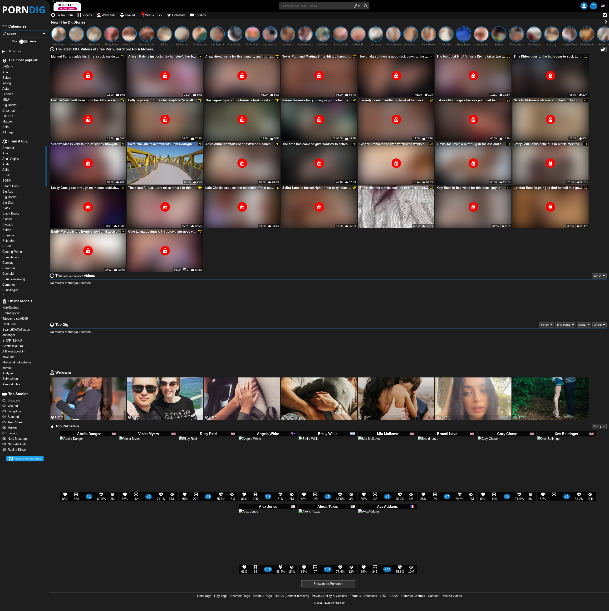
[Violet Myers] (130, 449)
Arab (6, 164)
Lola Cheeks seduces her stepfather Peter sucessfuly (239, 188)
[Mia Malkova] (369, 449)
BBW (6, 175)
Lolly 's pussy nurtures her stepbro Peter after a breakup (162, 100)
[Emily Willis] (309, 448)
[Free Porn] (25, 9)
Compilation (11, 257)
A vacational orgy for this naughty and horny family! (239, 56)
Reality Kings (14, 449)
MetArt (10, 428)
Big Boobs (10, 197)
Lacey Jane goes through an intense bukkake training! (85, 188)
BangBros (12, 411)
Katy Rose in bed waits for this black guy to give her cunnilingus (471, 188)
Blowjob (8, 224)
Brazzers (11, 400)
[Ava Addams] (369, 522)
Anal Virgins (11, 159)
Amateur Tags (262, 596)
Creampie (9, 268)
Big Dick (8, 202)
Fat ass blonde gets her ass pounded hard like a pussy (471, 100)
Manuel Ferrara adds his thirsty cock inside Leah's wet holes (85, 56)
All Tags (8, 132)
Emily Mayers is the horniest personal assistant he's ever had (85, 231)
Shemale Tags (240, 596)
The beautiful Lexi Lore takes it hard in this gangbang (162, 188)
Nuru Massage (15, 438)
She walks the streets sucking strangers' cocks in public (393, 188)
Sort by (597, 275)
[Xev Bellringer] (548, 450)
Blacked (11, 417)
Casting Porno (12, 252)
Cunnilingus (10, 290)
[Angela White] (250, 449)
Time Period (563, 324)
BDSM (7, 180)
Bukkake (8, 241)
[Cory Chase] (488, 448)
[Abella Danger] (71, 450)
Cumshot (9, 284)
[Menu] (593, 6)
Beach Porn (11, 186)
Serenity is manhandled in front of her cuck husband (393, 100)
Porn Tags (204, 596)
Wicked (10, 406)
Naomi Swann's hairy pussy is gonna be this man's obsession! (316, 100)
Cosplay (8, 262)
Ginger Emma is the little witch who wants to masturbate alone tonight (393, 144)
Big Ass (8, 191)
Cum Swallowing (14, 279)
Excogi (10, 433)
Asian (6, 169)
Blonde (7, 219)
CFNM (7, 246)
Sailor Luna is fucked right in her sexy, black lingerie (316, 188)
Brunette (9, 235)
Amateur (8, 148)
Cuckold (8, 273)
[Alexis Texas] (309, 522)
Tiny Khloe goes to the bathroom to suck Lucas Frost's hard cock (548, 56)
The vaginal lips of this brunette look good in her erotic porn (239, 100)
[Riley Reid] (188, 447)
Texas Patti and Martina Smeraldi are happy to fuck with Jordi (316, 56)
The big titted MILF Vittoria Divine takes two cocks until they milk (471, 56)
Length (598, 324)
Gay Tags (220, 596)
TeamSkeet (13, 422)
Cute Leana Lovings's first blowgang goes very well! (162, 231)
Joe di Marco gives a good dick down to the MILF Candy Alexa (393, 56)
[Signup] (584, 6)
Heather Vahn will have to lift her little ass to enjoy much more (85, 100)
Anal (6, 153)
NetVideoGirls (15, 444)
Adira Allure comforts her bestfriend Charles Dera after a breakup (239, 144)
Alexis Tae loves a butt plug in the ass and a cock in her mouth (471, 144)
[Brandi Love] (428, 448)
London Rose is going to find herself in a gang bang (548, 188)
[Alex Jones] (248, 520)
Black (6, 208)
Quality (582, 324)
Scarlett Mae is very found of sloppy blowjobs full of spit (85, 144)
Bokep (7, 230)
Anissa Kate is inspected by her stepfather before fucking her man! (162, 56)
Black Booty (11, 213)
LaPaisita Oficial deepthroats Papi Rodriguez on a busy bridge (162, 144)
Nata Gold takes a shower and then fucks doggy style (548, 100)
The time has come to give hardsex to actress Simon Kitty (316, 144)
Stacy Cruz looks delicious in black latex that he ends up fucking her (548, 144)
